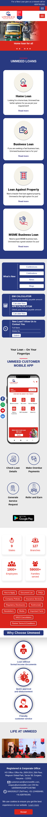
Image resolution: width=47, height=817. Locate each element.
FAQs (40, 593)
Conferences (31, 267)
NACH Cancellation (23, 617)
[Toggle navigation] (42, 8)
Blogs (31, 286)
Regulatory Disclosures (15, 605)
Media (21, 611)
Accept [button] (23, 812)
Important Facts (36, 611)
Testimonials (36, 605)
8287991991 (40, 4)
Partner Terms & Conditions (23, 623)
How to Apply (9, 593)
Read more (23, 111)
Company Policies (12, 599)
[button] (17, 48)
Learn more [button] (33, 805)
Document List (27, 593)
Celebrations (31, 273)
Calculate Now (19, 303)
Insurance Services (34, 599)
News (31, 280)
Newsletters (9, 611)
